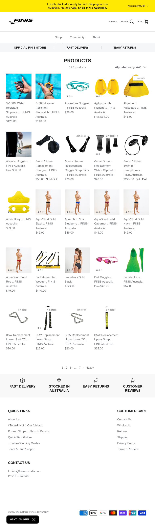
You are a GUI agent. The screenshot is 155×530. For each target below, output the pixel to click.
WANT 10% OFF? (19, 519)
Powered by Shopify (39, 512)
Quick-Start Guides (20, 437)
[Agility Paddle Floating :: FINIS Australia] (107, 86)
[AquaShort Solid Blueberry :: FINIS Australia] (77, 202)
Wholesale (124, 425)
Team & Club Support (21, 449)
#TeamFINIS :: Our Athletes (25, 425)
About (96, 37)
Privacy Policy (126, 443)
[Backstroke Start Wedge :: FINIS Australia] (48, 260)
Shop (58, 37)
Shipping (122, 437)
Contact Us (124, 419)
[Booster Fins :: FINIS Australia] (136, 260)
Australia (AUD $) (136, 6)
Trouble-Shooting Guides (24, 443)
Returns (122, 431)
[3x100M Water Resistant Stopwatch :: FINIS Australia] (18, 86)
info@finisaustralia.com (26, 471)
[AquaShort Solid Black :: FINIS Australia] (48, 202)
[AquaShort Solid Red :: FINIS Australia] (18, 260)
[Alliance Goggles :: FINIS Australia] (18, 144)
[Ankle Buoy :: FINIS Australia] (18, 202)
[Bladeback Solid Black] (77, 260)
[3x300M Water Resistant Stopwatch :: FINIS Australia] (48, 86)
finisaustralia (22, 512)
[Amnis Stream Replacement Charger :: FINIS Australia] (48, 144)
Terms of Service (128, 449)
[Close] (34, 519)
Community (77, 37)
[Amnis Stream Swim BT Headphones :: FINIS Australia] (136, 144)
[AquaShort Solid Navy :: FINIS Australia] (136, 202)
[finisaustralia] (21, 22)
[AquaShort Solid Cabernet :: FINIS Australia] (107, 202)
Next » (90, 367)
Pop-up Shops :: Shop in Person (28, 431)
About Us (14, 419)
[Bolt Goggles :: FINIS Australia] (107, 260)
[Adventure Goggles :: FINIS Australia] (77, 86)
